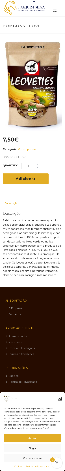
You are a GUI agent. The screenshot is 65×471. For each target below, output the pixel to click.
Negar (32, 448)
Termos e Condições (21, 354)
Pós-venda (15, 342)
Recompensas (27, 149)
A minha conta (17, 336)
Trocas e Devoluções (21, 348)
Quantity (10, 165)
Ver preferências (32, 458)
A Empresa (15, 308)
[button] (59, 399)
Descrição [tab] (11, 203)
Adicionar (26, 179)
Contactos (14, 314)
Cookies (18, 466)
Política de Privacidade (37, 466)
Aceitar (32, 438)
